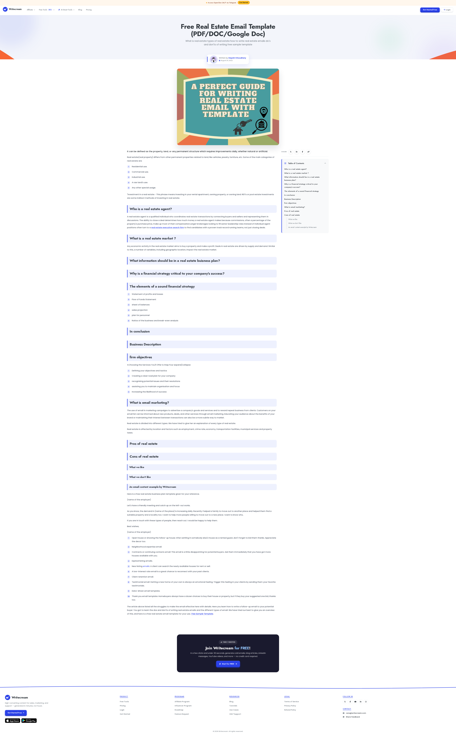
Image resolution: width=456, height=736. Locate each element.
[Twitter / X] (345, 702)
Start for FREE (228, 664)
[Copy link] (308, 151)
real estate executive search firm (167, 227)
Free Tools (45, 9)
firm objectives (290, 203)
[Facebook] (350, 702)
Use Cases (234, 710)
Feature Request (182, 714)
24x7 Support (235, 714)
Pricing (89, 9)
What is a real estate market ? (296, 173)
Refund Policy (290, 710)
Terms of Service (291, 701)
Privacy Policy (290, 706)
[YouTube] (355, 702)
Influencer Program (183, 706)
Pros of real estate (291, 211)
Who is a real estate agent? (295, 169)
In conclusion (289, 195)
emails (146, 566)
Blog (80, 9)
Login (448, 10)
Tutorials (233, 706)
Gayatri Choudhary (237, 58)
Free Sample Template (202, 613)
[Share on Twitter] (290, 151)
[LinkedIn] (361, 702)
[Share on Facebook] (302, 151)
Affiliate (30, 9)
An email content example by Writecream (302, 227)
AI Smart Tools (66, 9)
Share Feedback (353, 717)
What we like (292, 219)
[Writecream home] (7, 697)
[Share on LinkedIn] (296, 151)
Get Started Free (430, 10)
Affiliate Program (182, 701)
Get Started (125, 714)
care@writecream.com (356, 713)
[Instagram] (366, 702)
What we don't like (294, 223)
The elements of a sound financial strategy (301, 191)
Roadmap (179, 710)
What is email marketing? (294, 207)
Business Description (292, 199)
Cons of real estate (292, 215)
